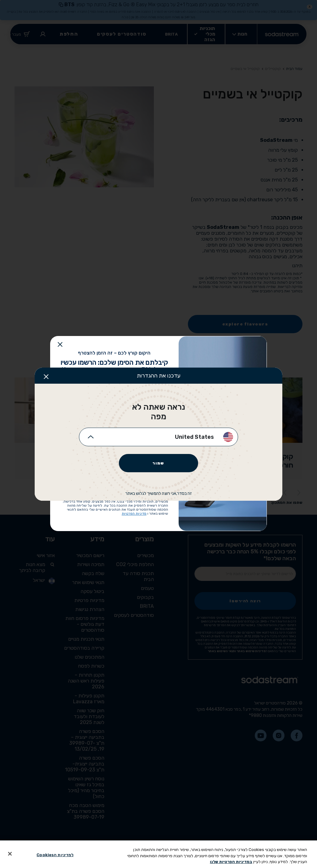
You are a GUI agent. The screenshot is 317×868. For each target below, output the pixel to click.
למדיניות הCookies (55, 854)
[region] (158, 854)
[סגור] (10, 854)
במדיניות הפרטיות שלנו (231, 861)
